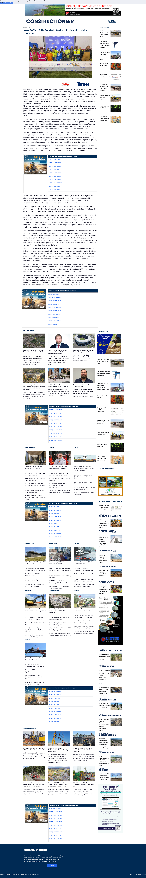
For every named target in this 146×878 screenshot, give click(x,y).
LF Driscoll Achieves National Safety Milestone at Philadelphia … (85, 585)
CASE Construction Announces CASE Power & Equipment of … (34, 618)
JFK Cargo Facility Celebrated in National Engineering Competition (35, 569)
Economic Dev (54, 590)
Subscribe (52, 865)
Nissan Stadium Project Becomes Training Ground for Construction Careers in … (104, 589)
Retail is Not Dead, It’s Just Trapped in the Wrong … (104, 507)
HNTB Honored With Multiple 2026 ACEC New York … (35, 563)
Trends (76, 543)
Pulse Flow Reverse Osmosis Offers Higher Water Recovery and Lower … (104, 691)
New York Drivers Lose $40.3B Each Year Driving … (83, 563)
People (51, 447)
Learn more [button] (47, 1)
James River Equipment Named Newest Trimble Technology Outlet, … (35, 610)
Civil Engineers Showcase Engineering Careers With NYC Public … (34, 677)
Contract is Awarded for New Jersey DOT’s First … (60, 577)
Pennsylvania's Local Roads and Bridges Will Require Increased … (84, 580)
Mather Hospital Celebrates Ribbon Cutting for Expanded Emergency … (60, 634)
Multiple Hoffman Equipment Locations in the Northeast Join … (84, 610)
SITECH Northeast (55, 166)
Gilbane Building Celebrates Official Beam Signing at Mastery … (60, 629)
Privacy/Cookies (141, 874)
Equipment (28, 590)
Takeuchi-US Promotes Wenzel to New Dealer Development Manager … (59, 492)
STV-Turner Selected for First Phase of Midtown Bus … (85, 488)
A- (109, 21)
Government (53, 543)
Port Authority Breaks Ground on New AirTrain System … (59, 624)
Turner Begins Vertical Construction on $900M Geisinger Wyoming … (59, 610)
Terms (132, 874)
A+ (114, 21)
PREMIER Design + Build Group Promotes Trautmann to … (34, 491)
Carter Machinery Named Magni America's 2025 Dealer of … (34, 636)
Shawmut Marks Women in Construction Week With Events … (35, 665)
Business (77, 590)
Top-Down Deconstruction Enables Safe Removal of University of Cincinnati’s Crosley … (103, 541)
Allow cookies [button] (9, 3)
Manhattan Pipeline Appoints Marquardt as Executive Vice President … (58, 485)
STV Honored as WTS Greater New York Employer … (35, 575)
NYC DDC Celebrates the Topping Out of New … (84, 493)
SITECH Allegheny (55, 159)
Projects (77, 447)
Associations (29, 543)
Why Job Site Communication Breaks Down (104, 118)
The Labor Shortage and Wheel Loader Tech (103, 361)
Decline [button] (2, 3)
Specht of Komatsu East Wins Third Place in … (35, 624)
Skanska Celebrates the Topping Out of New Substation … (34, 659)
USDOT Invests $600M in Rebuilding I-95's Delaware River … (59, 582)
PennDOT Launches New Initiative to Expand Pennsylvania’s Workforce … (60, 570)
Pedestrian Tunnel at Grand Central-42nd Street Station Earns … (36, 580)
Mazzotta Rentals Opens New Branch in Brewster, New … (83, 622)
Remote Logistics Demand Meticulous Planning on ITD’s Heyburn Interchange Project (104, 725)
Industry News (28, 331)
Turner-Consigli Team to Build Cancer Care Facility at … (34, 467)
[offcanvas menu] (118, 21)
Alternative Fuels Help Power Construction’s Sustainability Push (105, 56)
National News (105, 27)
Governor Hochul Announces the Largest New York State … (34, 683)
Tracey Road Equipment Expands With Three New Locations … (84, 627)
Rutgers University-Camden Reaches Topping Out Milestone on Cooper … (35, 497)
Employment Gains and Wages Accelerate (105, 75)
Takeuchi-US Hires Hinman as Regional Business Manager (58, 467)
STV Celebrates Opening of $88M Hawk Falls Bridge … (35, 474)
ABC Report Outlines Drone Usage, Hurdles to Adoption (103, 373)
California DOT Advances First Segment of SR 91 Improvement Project (104, 523)
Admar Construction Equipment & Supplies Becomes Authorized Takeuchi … (35, 630)
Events (27, 639)
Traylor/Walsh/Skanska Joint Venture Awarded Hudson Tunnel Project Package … (84, 468)
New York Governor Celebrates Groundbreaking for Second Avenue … (35, 485)
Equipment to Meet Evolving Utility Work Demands (103, 421)
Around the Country (106, 468)
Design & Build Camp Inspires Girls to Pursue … (84, 575)
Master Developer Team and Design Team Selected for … (35, 479)
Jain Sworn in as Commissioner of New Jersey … (59, 479)
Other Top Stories (29, 729)
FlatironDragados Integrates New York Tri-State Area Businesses (84, 632)
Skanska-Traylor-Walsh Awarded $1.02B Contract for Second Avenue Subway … (84, 477)
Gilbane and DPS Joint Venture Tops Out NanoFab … (34, 671)
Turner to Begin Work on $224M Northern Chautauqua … (59, 618)
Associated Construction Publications (16, 874)
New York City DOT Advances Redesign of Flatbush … (58, 563)
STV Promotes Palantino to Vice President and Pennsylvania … (59, 474)
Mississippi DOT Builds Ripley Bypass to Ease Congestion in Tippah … (103, 558)
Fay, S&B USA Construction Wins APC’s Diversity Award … (34, 585)
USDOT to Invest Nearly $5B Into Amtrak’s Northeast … (84, 483)
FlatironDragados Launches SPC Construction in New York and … (83, 616)
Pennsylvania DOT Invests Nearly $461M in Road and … (59, 587)
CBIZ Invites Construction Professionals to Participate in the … (85, 569)
